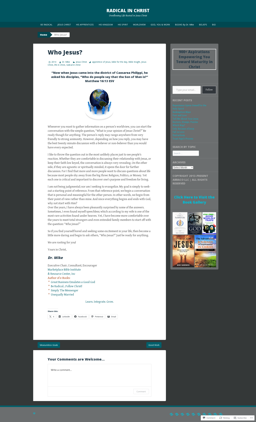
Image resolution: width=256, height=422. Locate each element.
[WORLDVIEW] (199, 414)
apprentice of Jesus (101, 61)
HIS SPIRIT (123, 24)
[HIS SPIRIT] (193, 414)
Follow (209, 89)
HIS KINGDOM (106, 24)
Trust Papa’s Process (183, 138)
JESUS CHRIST (64, 24)
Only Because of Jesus (183, 128)
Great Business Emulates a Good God (73, 282)
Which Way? (179, 125)
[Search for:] (186, 153)
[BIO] (221, 414)
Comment (141, 391)
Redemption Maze (182, 112)
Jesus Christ (81, 61)
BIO (214, 24)
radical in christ (73, 64)
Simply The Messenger (64, 290)
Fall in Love (178, 132)
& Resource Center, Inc (61, 274)
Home (43, 34)
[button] (180, 223)
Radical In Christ (128, 10)
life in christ (59, 64)
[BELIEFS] (215, 414)
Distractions (179, 135)
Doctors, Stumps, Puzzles (185, 122)
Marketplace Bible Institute (64, 269)
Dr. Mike (66, 61)
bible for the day (119, 61)
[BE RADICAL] (171, 414)
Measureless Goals (49, 345)
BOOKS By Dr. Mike (184, 24)
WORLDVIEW (139, 24)
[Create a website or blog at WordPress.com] (34, 413)
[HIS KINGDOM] (188, 414)
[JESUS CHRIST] (177, 414)
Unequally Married (62, 294)
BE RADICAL (46, 24)
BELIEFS (203, 24)
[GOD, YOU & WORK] (204, 414)
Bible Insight (134, 61)
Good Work (153, 345)
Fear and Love (180, 115)
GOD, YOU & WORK (160, 24)
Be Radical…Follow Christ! (66, 286)
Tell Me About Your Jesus (185, 118)
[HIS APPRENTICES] (182, 414)
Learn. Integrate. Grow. (99, 302)
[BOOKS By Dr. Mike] (210, 414)
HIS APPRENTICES (85, 24)
